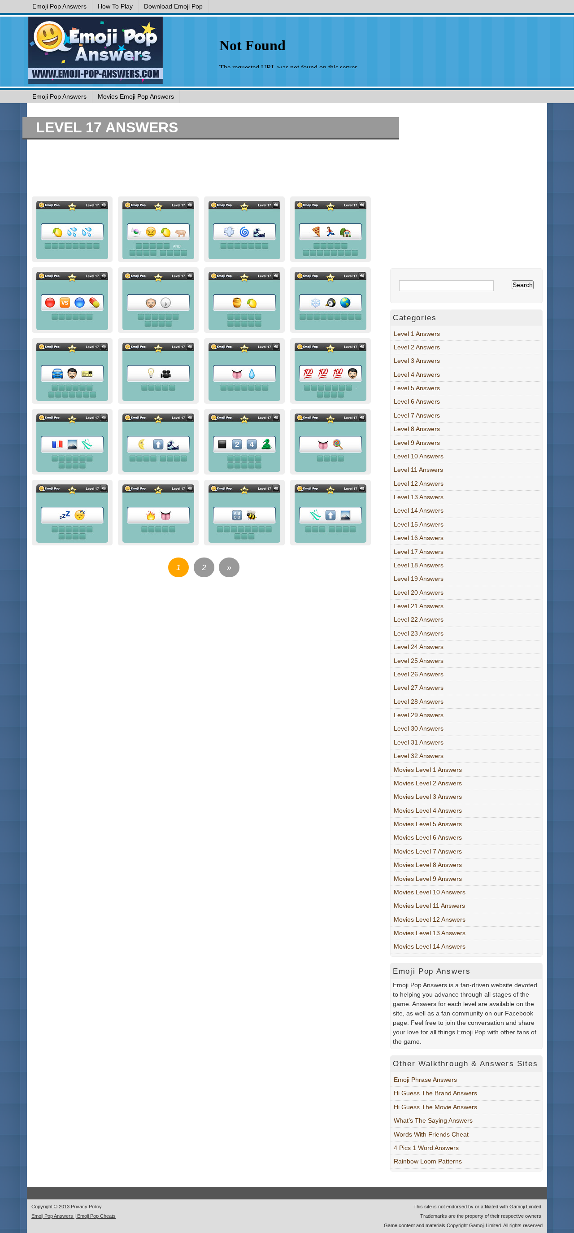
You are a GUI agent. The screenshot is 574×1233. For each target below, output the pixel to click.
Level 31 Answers (419, 742)
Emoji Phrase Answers (425, 1079)
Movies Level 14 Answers (429, 946)
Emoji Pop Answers (59, 6)
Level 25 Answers (419, 660)
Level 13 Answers (419, 497)
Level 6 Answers (417, 401)
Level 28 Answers (419, 701)
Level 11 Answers (418, 469)
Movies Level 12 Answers (429, 919)
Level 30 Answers (419, 728)
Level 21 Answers (419, 606)
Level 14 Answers (419, 510)
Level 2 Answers (417, 347)
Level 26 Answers (419, 674)
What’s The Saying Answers (433, 1120)
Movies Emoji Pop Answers (136, 96)
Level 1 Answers (417, 333)
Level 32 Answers (419, 755)
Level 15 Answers (419, 524)
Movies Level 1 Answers (428, 769)
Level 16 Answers (419, 537)
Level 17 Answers (107, 127)
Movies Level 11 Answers (429, 905)
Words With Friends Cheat (431, 1134)
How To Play (115, 6)
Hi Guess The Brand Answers (435, 1093)
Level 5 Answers (417, 388)
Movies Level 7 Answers (428, 851)
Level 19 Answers (419, 578)
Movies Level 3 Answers (428, 796)
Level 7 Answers (417, 415)
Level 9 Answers (417, 442)
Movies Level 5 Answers (428, 824)
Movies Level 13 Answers (429, 933)
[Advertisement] (202, 169)
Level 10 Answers (419, 456)
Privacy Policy (86, 1206)
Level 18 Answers (419, 565)
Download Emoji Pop (173, 6)
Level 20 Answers (419, 592)
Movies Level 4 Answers (428, 810)
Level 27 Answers (419, 687)
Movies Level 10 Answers (429, 892)
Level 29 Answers (419, 715)
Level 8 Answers (417, 428)
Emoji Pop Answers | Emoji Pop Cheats (73, 1216)
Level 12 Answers (419, 483)
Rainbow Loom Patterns (428, 1161)
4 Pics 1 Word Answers (426, 1147)
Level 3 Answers (417, 360)
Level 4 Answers (417, 374)
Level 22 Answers (419, 619)
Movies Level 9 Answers (428, 878)
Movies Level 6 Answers (428, 837)
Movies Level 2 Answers (428, 783)
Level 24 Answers (419, 646)
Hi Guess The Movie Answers (435, 1107)
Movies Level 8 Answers (428, 864)
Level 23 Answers (419, 633)
